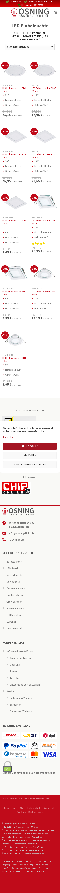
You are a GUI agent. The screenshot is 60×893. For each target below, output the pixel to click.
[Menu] (4, 13)
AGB (22, 808)
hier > (43, 847)
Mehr (42, 837)
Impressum (10, 808)
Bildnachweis (35, 812)
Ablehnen (30, 455)
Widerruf (49, 808)
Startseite (21, 33)
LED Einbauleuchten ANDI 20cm (43, 222)
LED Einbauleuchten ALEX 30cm (14, 156)
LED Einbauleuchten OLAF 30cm (14, 90)
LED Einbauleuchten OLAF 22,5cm (44, 90)
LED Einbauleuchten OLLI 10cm (14, 359)
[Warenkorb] (56, 12)
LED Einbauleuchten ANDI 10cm (14, 293)
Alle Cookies (30, 446)
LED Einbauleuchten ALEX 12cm (14, 222)
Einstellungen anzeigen (30, 464)
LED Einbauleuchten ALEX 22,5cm (44, 156)
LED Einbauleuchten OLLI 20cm (43, 293)
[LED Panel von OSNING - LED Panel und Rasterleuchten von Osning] (30, 13)
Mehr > (32, 824)
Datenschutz (8, 437)
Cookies (21, 812)
